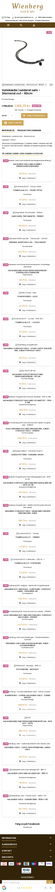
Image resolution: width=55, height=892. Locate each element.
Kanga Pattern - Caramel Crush (27, 454)
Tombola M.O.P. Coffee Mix (27, 563)
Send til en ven (12, 122)
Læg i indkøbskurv (34, 115)
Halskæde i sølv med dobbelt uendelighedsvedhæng (27, 165)
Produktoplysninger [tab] (29, 130)
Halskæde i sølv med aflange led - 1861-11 (28, 773)
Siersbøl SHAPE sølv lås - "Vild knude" (27, 242)
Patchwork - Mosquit (27, 669)
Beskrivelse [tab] (8, 130)
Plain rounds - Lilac (28, 296)
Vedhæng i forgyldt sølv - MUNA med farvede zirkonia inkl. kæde (27, 512)
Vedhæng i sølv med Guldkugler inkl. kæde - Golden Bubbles (28, 644)
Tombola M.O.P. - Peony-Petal (27, 190)
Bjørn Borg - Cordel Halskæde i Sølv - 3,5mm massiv (27, 696)
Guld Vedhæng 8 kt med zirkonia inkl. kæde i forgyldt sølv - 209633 (27, 429)
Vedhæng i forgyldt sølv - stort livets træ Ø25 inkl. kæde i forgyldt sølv (27, 349)
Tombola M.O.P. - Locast (27, 322)
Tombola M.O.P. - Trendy (27, 537)
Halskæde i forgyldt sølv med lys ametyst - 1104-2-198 (27, 401)
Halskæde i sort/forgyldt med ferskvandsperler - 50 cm (27, 375)
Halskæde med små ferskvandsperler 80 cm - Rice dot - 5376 (27, 722)
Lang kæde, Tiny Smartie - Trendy (27, 216)
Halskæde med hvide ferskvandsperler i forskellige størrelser (27, 271)
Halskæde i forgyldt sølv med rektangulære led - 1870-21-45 (27, 484)
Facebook (27, 827)
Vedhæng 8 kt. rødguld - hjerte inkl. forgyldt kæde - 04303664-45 (27, 590)
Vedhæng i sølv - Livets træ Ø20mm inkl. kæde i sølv (27, 748)
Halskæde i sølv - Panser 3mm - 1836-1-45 (27, 799)
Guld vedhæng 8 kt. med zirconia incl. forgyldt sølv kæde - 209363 (27, 616)
